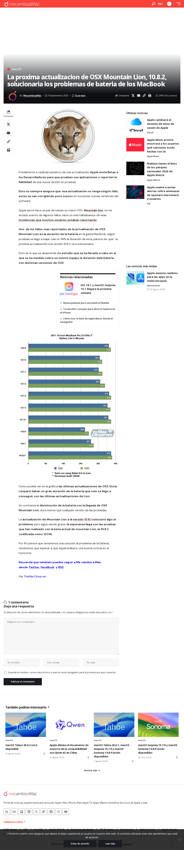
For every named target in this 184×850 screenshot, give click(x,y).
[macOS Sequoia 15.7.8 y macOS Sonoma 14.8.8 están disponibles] (158, 725)
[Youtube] (66, 811)
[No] (179, 839)
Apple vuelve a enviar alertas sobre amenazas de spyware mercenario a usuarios (163, 193)
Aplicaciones (153, 285)
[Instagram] (58, 811)
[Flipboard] (21, 811)
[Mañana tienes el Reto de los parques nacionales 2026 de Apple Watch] (135, 168)
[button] (153, 4)
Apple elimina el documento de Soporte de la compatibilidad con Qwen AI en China (69, 748)
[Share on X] (133, 95)
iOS (148, 203)
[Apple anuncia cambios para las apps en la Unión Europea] (135, 278)
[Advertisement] (153, 235)
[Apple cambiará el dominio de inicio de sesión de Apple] (135, 124)
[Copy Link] (144, 95)
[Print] (149, 95)
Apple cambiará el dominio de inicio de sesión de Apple (160, 123)
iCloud (150, 132)
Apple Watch (153, 180)
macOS (16, 69)
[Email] (138, 95)
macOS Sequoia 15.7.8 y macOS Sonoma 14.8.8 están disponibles (157, 748)
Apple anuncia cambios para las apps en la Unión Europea (162, 276)
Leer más (110, 843)
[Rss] (7, 811)
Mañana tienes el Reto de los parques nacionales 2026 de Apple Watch (162, 169)
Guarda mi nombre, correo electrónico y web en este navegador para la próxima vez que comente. (62, 672)
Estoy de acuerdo (80, 843)
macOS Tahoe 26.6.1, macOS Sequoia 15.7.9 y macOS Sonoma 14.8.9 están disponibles (111, 750)
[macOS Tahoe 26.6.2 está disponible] (25, 725)
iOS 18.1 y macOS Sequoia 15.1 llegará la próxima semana (98, 289)
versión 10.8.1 (82, 519)
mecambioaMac (32, 95)
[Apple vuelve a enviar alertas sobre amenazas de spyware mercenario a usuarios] (135, 192)
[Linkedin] (29, 811)
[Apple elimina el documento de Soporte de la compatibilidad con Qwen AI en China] (70, 725)
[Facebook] (51, 811)
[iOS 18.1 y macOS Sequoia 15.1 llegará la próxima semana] (69, 289)
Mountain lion (93, 210)
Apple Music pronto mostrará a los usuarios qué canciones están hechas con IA (163, 145)
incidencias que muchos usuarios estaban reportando (58, 220)
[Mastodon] (43, 811)
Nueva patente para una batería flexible (86, 302)
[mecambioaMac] (22, 4)
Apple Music (153, 156)
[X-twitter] (36, 811)
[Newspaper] (14, 811)
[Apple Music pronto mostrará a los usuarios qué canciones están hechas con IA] (135, 144)
